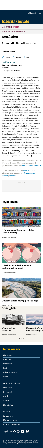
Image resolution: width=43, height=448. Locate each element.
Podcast (6, 412)
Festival (6, 368)
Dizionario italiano (11, 384)
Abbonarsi (32, 13)
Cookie (27, 444)
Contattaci (7, 360)
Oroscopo (7, 388)
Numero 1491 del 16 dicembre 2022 (13, 31)
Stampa (18, 57)
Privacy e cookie (10, 373)
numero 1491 (28, 170)
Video (5, 377)
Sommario (7, 364)
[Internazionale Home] (12, 349)
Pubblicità (7, 392)
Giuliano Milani (9, 52)
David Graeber (8, 62)
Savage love (8, 416)
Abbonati (12, 176)
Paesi (5, 396)
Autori (6, 401)
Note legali (20, 444)
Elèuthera (5, 68)
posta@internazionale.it (31, 166)
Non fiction (10, 36)
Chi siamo (7, 355)
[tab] (19, 338)
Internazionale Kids (11, 425)
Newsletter (8, 405)
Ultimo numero (10, 420)
